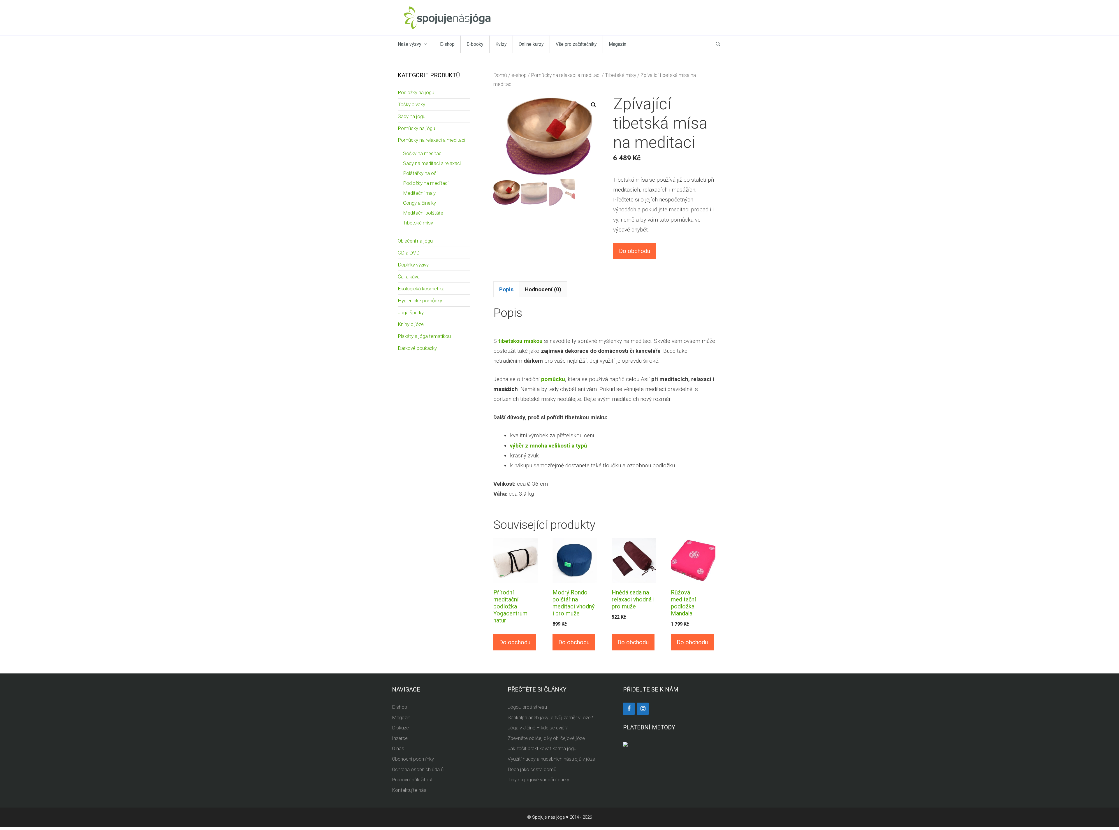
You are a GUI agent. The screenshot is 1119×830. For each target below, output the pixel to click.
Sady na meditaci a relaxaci (432, 163)
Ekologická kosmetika (421, 289)
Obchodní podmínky (413, 759)
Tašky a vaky (411, 104)
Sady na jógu (411, 116)
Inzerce (400, 738)
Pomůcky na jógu (416, 128)
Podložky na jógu (416, 92)
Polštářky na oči (420, 173)
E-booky (475, 44)
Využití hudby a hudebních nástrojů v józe (551, 759)
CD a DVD (409, 253)
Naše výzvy (409, 44)
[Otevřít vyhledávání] (718, 44)
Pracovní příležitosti (413, 779)
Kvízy (501, 44)
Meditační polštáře (423, 213)
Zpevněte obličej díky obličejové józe (546, 738)
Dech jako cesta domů (532, 769)
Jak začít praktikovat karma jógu (542, 748)
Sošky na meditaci (422, 153)
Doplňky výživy (413, 265)
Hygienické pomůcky (420, 300)
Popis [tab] (506, 289)
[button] (593, 105)
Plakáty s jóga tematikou (424, 336)
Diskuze (400, 728)
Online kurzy (531, 44)
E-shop (447, 44)
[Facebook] (629, 709)
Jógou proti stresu (527, 707)
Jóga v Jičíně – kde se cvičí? (538, 728)
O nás (398, 748)
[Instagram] (643, 709)
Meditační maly (419, 193)
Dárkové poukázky (417, 348)
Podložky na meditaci (425, 183)
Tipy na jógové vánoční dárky (538, 779)
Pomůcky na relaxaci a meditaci (566, 75)
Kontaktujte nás (409, 790)
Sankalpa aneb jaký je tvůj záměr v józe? (550, 717)
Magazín (617, 44)
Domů (500, 75)
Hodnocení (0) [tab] (543, 289)
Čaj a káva (409, 277)
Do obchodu (634, 251)
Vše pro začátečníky (576, 44)
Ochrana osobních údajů (418, 769)
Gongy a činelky (419, 203)
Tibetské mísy (620, 75)
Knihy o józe (411, 324)
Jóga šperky (411, 312)
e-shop (519, 75)
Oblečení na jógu (415, 241)
